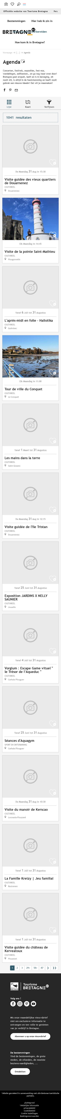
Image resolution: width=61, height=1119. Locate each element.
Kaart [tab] (28, 106)
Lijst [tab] (9, 106)
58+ (35, 967)
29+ (28, 967)
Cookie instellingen (29, 1113)
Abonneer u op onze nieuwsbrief (30, 1036)
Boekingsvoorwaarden (29, 1116)
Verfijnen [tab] (49, 106)
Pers (56, 11)
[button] (18, 4)
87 (42, 967)
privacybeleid (29, 1108)
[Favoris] (13, 4)
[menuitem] (17, 21)
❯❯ (54, 967)
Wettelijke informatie (29, 1105)
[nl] (24, 4)
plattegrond (29, 1103)
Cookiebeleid (29, 1111)
